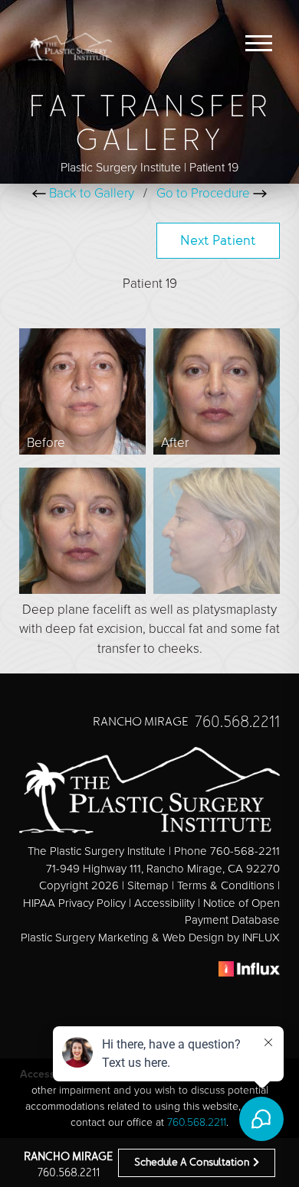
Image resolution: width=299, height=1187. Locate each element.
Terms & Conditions (225, 885)
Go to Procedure (204, 193)
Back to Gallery (90, 193)
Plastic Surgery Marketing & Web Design (122, 937)
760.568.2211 (69, 1173)
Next (218, 242)
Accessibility (164, 903)
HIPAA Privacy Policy (74, 903)
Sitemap (148, 885)
